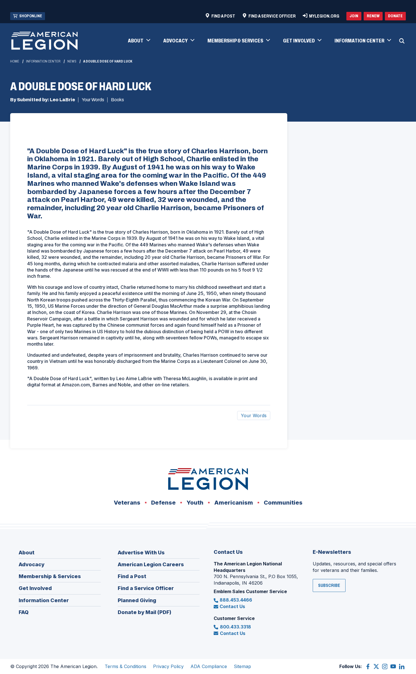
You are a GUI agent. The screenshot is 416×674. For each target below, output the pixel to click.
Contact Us (232, 606)
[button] (139, 41)
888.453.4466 (236, 600)
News (71, 61)
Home (14, 61)
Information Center (43, 61)
